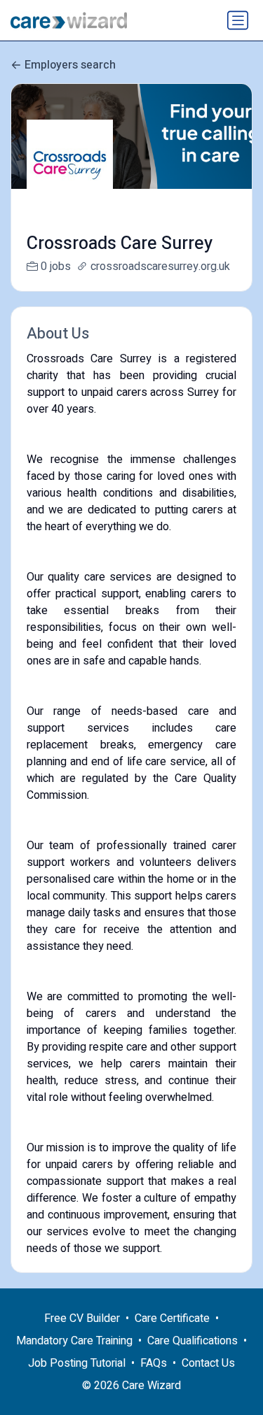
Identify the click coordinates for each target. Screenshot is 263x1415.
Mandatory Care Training (74, 1340)
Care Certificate (172, 1318)
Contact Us (208, 1363)
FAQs (153, 1363)
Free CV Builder (82, 1318)
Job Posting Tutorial (77, 1363)
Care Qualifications (192, 1340)
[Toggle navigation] (237, 20)
